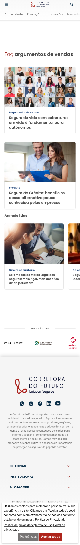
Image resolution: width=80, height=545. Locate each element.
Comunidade (13, 14)
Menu (7, 4)
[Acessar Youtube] (57, 403)
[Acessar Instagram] (31, 403)
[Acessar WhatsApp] (22, 403)
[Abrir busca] (72, 4)
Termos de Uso (58, 502)
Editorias (18, 466)
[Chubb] (19, 343)
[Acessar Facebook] (40, 403)
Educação (34, 14)
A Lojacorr (19, 487)
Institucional (21, 476)
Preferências (28, 536)
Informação (54, 14)
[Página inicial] (40, 385)
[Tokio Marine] (49, 343)
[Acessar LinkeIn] (49, 403)
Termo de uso (43, 525)
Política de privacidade (27, 502)
